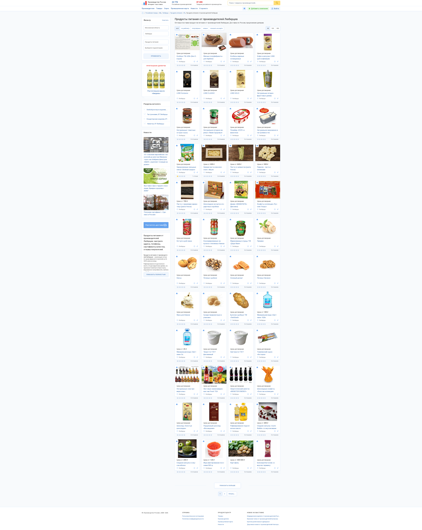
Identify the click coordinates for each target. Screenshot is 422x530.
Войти (276, 9)
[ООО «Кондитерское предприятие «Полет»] (274, 246)
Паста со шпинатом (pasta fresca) (240, 168)
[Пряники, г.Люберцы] (277, 246)
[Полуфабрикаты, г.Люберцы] (224, 61)
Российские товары (152, 13)
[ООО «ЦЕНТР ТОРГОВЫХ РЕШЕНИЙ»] (248, 468)
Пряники (260, 241)
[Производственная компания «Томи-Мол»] (221, 357)
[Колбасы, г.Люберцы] (197, 61)
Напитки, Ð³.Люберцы (155, 124)
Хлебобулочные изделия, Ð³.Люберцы (157, 110)
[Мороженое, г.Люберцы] (250, 135)
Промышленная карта (180, 8)
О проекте (203, 8)
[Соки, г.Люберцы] (197, 394)
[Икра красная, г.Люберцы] (224, 468)
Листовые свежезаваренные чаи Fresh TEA (213, 390)
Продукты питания (176, 13)
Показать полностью (156, 274)
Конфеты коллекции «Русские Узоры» (267, 205)
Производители (148, 8)
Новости (194, 8)
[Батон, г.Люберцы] (250, 320)
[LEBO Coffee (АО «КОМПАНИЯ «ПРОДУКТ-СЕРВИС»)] (274, 61)
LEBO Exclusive (182, 93)
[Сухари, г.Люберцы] (224, 320)
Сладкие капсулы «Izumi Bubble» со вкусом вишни (266, 427)
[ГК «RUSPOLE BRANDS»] (194, 246)
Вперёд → (232, 494)
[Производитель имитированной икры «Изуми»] (274, 431)
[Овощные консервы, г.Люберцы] (224, 246)
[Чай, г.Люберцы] (224, 394)
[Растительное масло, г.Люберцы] (250, 431)
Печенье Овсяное (263, 278)
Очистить (165, 20)
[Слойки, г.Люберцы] (250, 283)
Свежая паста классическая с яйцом (212, 168)
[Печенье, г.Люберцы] (224, 283)
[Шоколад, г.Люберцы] (224, 209)
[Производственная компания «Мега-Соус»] (274, 98)
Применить (156, 56)
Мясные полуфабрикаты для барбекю (212, 57)
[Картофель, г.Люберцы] (250, 468)
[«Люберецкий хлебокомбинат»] (194, 320)
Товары (159, 8)
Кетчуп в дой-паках (184, 241)
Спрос (166, 8)
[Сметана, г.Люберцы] (250, 357)
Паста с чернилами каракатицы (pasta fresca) (187, 205)
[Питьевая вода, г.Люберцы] (277, 320)
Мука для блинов (183, 315)
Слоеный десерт (236, 278)
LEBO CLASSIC (209, 93)
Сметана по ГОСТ (237, 352)
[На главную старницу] (143, 13)
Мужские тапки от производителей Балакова (262, 519)
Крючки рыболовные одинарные (258, 522)
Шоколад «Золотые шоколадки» (184, 427)
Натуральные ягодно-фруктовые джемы (265, 94)
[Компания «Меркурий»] (248, 431)
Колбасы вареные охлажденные (237, 57)
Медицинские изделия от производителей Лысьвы (263, 516)
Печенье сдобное (210, 278)
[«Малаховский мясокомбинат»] (194, 61)
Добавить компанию (259, 9)
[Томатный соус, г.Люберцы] (197, 135)
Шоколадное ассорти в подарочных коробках (213, 205)
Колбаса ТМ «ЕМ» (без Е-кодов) (186, 57)
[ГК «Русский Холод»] (248, 135)
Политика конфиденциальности (193, 519)
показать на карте (216, 28)
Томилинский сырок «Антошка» (264, 353)
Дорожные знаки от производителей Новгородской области (263, 524)
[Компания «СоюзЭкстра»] (274, 320)
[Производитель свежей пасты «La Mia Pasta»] (221, 172)
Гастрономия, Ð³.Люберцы (157, 114)
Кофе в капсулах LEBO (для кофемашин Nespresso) (266, 57)
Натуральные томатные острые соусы (186, 131)
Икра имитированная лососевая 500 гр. (213, 464)
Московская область (160, 13)
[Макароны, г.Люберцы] (224, 172)
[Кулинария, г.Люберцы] (277, 98)
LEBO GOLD (234, 93)
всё (177, 28)
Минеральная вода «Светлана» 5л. (187, 353)
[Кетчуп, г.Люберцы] (197, 246)
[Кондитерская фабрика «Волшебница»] (274, 394)
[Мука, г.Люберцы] (197, 320)
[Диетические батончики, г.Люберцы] (277, 468)
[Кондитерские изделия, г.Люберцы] (197, 283)
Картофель (234, 463)
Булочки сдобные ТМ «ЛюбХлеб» (238, 316)
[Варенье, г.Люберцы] (224, 135)
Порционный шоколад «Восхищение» (212, 427)
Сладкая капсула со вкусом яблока (186, 464)
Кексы (179, 278)
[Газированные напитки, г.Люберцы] (250, 394)
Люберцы (165, 13)
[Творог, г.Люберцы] (224, 357)
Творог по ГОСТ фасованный (209, 353)
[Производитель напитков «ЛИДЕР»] (194, 394)
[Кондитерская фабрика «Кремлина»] (221, 209)
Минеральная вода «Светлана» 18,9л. (267, 316)
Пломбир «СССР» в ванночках (237, 131)
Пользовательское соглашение (193, 516)
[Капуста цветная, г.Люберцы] (197, 172)
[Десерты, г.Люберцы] (277, 431)
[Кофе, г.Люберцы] (277, 61)
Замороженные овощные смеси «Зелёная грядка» (186, 168)
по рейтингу (185, 28)
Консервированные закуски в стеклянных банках (214, 242)
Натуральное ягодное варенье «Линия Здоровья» (213, 131)
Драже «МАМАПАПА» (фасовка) (238, 205)
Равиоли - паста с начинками (264, 168)
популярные (196, 28)
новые (205, 28)
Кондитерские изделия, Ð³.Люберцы (157, 119)
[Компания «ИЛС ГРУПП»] (274, 468)
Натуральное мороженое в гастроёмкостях (267, 131)
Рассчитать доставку (155, 225)
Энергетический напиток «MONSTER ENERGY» (240, 390)
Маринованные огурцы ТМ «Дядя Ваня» (240, 242)
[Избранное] (244, 8)
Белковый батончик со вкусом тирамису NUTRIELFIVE (266, 464)
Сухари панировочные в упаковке (212, 316)
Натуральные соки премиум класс (186, 390)
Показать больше (227, 485)
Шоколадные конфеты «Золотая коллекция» (266, 390)
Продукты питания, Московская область (185, 13)
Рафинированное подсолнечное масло (240, 427)
